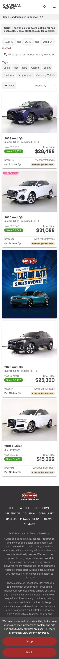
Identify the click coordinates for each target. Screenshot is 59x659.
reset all (6, 47)
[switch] (54, 7)
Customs (30, 524)
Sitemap (48, 518)
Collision (29, 513)
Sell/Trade (12, 513)
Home (46, 507)
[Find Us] (44, 7)
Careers (11, 518)
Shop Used (32, 507)
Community (46, 513)
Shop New (15, 507)
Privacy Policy (30, 518)
